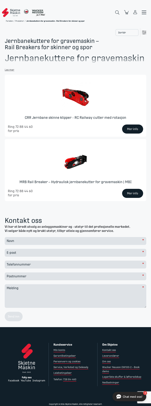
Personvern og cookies (66, 361)
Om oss (106, 361)
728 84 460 (69, 379)
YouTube (26, 380)
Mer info (132, 129)
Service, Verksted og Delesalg (70, 367)
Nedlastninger (110, 382)
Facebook (13, 380)
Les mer (9, 69)
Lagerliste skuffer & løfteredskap (121, 376)
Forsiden (9, 21)
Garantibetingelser (64, 355)
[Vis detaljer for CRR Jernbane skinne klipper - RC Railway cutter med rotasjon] (75, 97)
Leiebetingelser (62, 372)
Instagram (38, 380)
